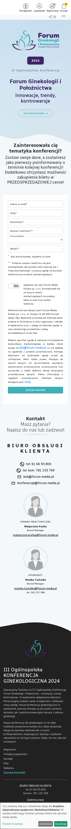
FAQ (5, 763)
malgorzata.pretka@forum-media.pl (35, 535)
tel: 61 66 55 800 (38, 464)
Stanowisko (17, 236)
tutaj (27, 382)
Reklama (8, 768)
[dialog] (35, 816)
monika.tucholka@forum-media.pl (35, 588)
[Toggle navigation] (63, 15)
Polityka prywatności (15, 754)
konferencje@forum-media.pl (38, 483)
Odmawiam (45, 823)
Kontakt (8, 758)
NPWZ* (14, 248)
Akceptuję (60, 823)
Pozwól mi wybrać (12, 823)
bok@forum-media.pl (32, 347)
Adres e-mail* (18, 204)
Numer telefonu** (21, 231)
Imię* (13, 213)
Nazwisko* (17, 222)
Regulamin (9, 749)
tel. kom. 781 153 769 (39, 470)
